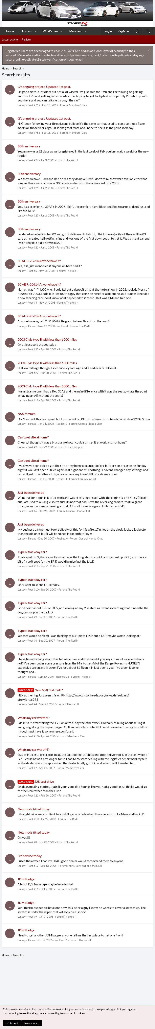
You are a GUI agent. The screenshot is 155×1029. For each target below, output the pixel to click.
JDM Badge (26, 879)
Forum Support (74, 447)
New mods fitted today (34, 809)
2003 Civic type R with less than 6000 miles (47, 339)
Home (10, 31)
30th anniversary (29, 146)
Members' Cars (78, 105)
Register (26, 39)
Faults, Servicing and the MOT (85, 865)
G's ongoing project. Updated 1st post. (44, 87)
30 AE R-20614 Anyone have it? (39, 261)
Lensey (22, 105)
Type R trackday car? (32, 552)
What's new (50, 31)
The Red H (71, 160)
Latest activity (10, 39)
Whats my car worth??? (34, 718)
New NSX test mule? (41, 690)
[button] (35, 31)
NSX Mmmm (27, 414)
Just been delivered (31, 492)
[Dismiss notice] (148, 51)
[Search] (148, 31)
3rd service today (30, 856)
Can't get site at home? (33, 437)
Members (75, 31)
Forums (27, 31)
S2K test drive (36, 781)
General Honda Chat (90, 423)
